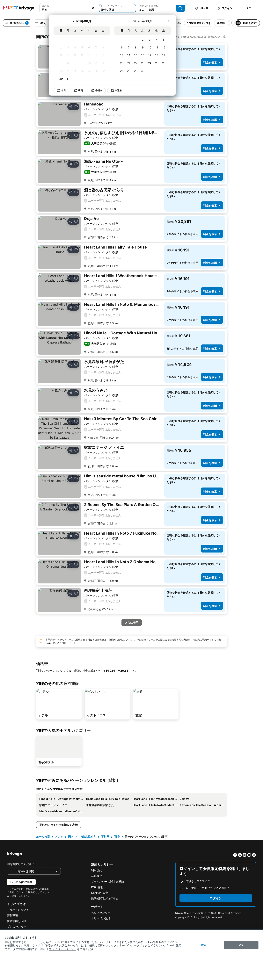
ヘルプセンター (100, 912)
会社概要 (96, 876)
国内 (71, 836)
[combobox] (69, 10)
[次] (168, 21)
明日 (80, 90)
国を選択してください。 (22, 864)
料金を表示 (210, 62)
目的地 (45, 6)
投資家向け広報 (16, 921)
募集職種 (12, 915)
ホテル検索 (43, 836)
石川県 (105, 836)
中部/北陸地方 (87, 836)
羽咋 (117, 836)
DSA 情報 (97, 887)
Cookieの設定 (99, 892)
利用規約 (96, 870)
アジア (59, 836)
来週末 (118, 90)
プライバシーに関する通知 (107, 881)
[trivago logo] (18, 8)
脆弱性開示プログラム (104, 898)
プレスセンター (16, 926)
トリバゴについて (18, 909)
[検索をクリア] (92, 8)
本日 (63, 90)
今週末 (98, 90)
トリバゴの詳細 (100, 918)
